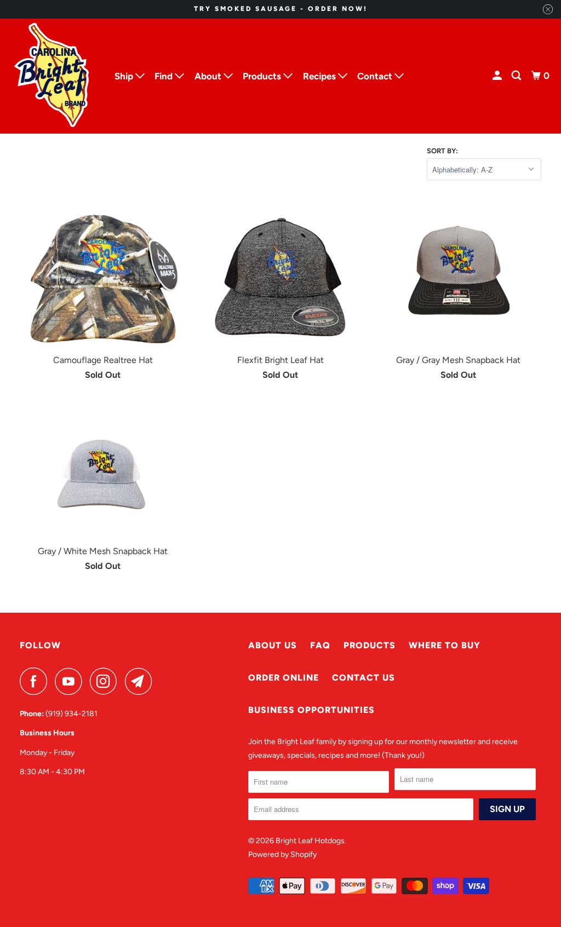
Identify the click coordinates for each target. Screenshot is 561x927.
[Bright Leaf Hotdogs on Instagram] (106, 681)
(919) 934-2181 (71, 713)
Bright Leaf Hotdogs (310, 840)
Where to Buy (444, 645)
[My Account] (498, 76)
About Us (272, 645)
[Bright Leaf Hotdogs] (52, 76)
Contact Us (363, 677)
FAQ (320, 645)
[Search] (517, 76)
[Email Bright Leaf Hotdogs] (141, 681)
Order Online (283, 677)
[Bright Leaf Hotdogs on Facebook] (36, 681)
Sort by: (442, 151)
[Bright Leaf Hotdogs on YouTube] (71, 681)
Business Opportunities (311, 710)
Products (370, 645)
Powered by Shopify (282, 854)
